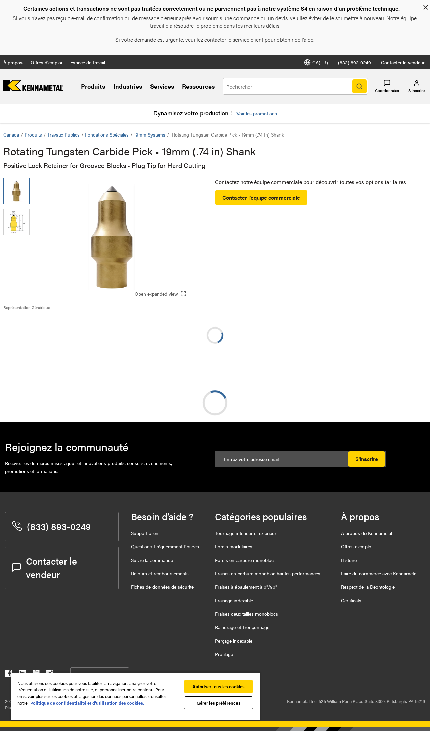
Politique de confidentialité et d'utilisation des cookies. (87, 703)
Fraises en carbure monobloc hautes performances (267, 573)
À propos (13, 62)
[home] (33, 89)
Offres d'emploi (46, 62)
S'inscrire (366, 459)
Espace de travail (87, 62)
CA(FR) (320, 62)
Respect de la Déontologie (368, 586)
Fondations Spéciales (107, 134)
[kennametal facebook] (8, 675)
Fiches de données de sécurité (162, 586)
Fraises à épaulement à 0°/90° (246, 586)
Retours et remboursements (160, 573)
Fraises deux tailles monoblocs (246, 613)
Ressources (198, 86)
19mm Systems (149, 134)
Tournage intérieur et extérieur (245, 533)
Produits (93, 86)
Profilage (224, 654)
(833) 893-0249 (354, 62)
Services (162, 86)
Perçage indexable (233, 640)
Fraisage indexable (234, 600)
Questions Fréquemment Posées (165, 546)
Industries (127, 86)
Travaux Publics (63, 134)
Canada (11, 134)
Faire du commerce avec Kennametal (379, 573)
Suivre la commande (152, 559)
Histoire (349, 559)
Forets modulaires (233, 546)
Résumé (26, 403)
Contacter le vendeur (403, 62)
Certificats (351, 600)
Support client (145, 533)
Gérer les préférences (219, 703)
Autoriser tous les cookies (218, 686)
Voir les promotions (256, 113)
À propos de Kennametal (366, 533)
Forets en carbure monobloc (244, 559)
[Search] (359, 86)
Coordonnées (387, 90)
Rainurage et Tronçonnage (242, 627)
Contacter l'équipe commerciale (261, 197)
